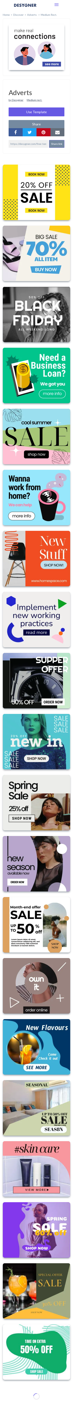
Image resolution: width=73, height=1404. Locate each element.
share (36, 124)
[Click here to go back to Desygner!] (25, 8)
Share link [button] (56, 143)
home (6, 14)
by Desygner (16, 100)
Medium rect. (34, 100)
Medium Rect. (49, 14)
